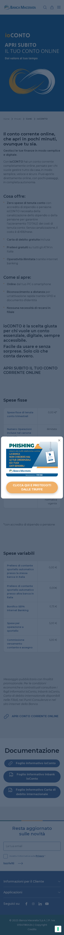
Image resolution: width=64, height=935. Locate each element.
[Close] (59, 440)
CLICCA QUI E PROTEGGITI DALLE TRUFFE (32, 487)
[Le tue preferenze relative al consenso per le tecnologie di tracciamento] (58, 929)
